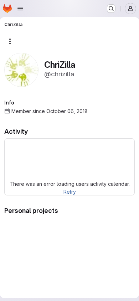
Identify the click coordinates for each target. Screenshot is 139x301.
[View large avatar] (21, 69)
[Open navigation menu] (20, 8)
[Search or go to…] (111, 8)
